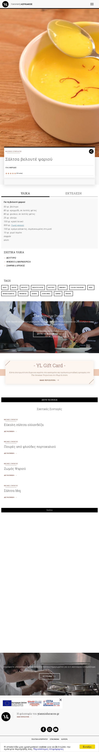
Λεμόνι (34, 293)
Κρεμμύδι (23, 293)
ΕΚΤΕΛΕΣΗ (73, 193)
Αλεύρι (14, 287)
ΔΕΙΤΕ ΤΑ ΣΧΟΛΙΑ (49, 400)
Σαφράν (57, 293)
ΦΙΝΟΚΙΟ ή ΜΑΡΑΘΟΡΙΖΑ (18, 262)
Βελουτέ (24, 287)
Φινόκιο (68, 293)
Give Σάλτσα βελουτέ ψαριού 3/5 (11, 173)
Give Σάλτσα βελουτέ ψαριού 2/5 (9, 173)
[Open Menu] (93, 5)
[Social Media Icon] (43, 729)
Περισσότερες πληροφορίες (48, 748)
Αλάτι (5, 287)
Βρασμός (62, 287)
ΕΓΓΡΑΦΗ (47, 676)
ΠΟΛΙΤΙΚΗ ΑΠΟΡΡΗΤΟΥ (39, 739)
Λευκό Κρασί (46, 293)
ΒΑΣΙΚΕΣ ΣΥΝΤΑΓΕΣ (13, 151)
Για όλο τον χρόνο (77, 287)
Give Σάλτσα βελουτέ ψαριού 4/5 (13, 173)
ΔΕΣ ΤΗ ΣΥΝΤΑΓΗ (9, 431)
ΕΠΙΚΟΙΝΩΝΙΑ (54, 739)
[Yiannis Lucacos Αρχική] (18, 4)
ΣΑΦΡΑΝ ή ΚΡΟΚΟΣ (15, 265)
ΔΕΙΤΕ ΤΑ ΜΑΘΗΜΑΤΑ (47, 334)
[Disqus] (49, 550)
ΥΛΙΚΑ (25, 193)
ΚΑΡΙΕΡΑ (64, 739)
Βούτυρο (51, 287)
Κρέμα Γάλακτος (8, 293)
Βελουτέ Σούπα (37, 287)
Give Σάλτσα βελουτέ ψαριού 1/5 (6, 173)
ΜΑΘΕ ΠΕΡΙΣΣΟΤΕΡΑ (47, 380)
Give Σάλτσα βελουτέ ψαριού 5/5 (15, 173)
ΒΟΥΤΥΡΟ (11, 258)
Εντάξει (87, 746)
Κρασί (91, 287)
